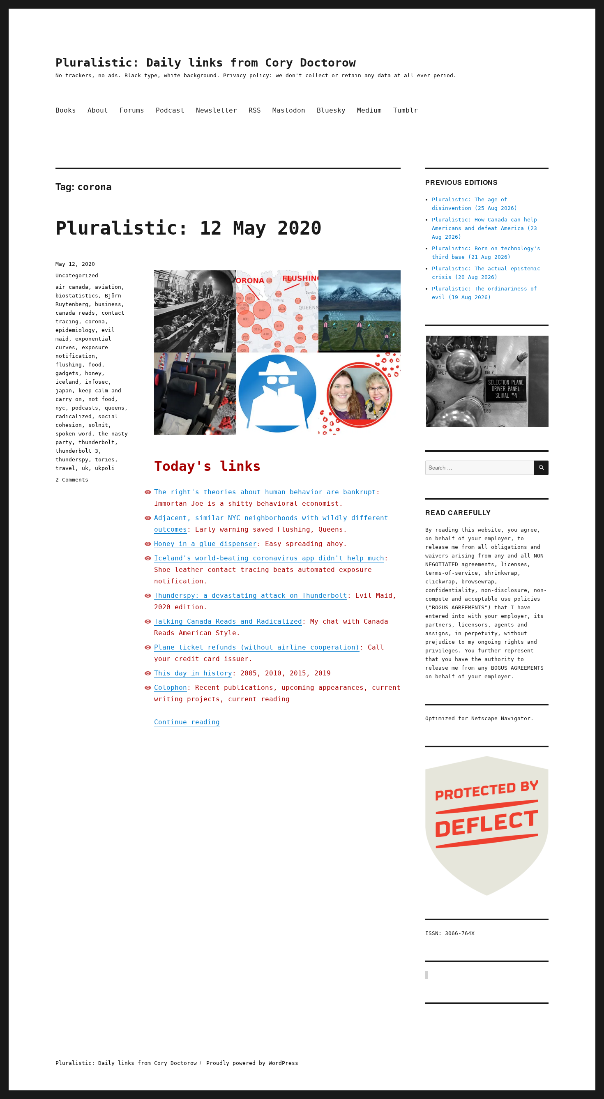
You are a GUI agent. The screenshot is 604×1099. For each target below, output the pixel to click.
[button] (487, 381)
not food (101, 399)
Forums (132, 110)
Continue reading (187, 722)
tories (105, 459)
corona (95, 321)
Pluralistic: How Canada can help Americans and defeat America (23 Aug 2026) (484, 228)
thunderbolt (96, 442)
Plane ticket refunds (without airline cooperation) (257, 647)
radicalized (73, 416)
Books (65, 110)
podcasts (85, 408)
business (108, 304)
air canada (71, 287)
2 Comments (71, 480)
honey (93, 373)
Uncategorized (76, 275)
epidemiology (75, 330)
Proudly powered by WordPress (252, 1063)
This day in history (193, 673)
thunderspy (71, 459)
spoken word (73, 434)
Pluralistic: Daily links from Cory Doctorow (205, 62)
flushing (68, 365)
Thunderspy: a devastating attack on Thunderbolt (250, 595)
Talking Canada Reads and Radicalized (228, 621)
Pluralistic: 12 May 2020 (188, 228)
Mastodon (288, 110)
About (98, 110)
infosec (96, 382)
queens (114, 408)
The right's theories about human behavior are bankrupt (265, 492)
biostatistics (76, 296)
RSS (255, 110)
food (94, 365)
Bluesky (331, 110)
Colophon (170, 687)
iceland (66, 382)
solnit (98, 425)
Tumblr (405, 110)
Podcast (170, 110)
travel (65, 468)
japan (63, 390)
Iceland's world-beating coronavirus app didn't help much (269, 558)
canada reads (75, 313)
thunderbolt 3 (76, 451)
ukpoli (105, 468)
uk (85, 468)
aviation (108, 287)
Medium (369, 110)
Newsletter (216, 110)
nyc (60, 408)
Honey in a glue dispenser (205, 544)
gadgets (66, 373)
